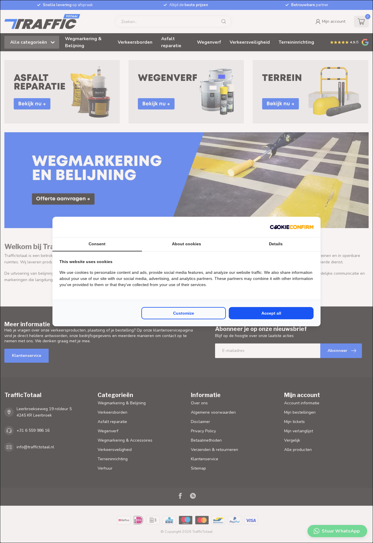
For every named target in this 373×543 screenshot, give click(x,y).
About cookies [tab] (186, 243)
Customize (183, 313)
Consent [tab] (97, 243)
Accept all (271, 313)
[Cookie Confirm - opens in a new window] (292, 227)
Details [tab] (276, 243)
